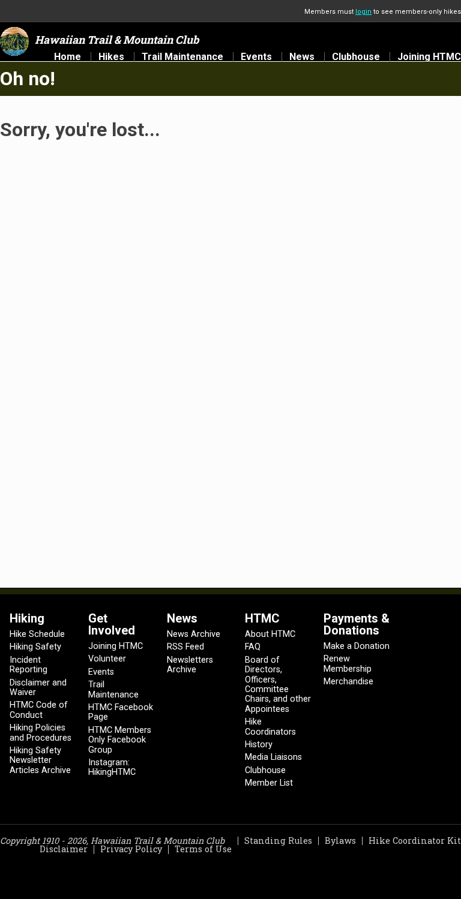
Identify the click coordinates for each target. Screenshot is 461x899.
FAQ (253, 647)
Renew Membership (348, 664)
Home (67, 57)
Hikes (111, 57)
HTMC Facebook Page (120, 712)
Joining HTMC (429, 57)
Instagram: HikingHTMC (112, 767)
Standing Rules (278, 840)
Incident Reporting (28, 665)
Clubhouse (356, 57)
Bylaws (340, 840)
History (259, 744)
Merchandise (348, 681)
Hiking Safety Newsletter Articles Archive (40, 760)
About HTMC (270, 634)
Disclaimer (64, 849)
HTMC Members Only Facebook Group (119, 740)
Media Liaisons (273, 757)
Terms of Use (203, 849)
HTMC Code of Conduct (39, 710)
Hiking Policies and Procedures (40, 732)
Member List (269, 783)
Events (256, 57)
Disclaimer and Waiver (38, 687)
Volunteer (107, 659)
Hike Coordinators (270, 726)
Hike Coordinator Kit (415, 840)
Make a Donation (357, 646)
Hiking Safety (35, 647)
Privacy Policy (131, 849)
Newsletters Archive (190, 665)
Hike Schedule (37, 634)
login (363, 12)
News (302, 57)
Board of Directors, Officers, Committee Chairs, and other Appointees (278, 684)
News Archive (193, 634)
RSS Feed (185, 647)
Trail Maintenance (182, 57)
